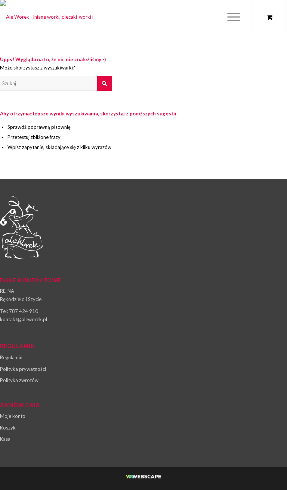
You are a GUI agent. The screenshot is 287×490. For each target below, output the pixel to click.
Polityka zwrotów (19, 380)
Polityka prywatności (23, 369)
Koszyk (8, 428)
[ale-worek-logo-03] (50, 17)
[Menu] (231, 17)
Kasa (5, 439)
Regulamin (11, 357)
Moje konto (12, 416)
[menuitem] (234, 17)
